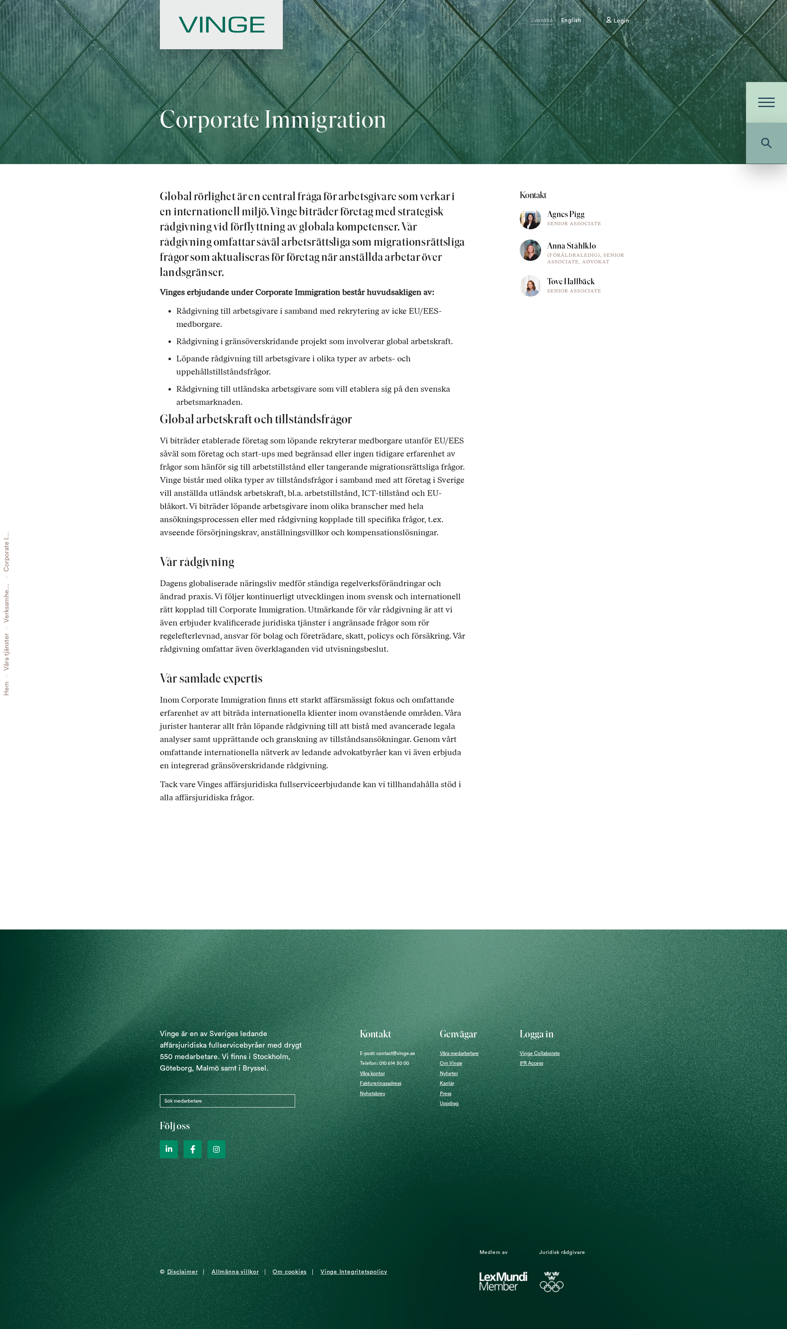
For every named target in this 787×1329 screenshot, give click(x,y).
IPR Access (531, 1063)
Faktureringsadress (380, 1083)
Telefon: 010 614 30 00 (384, 1063)
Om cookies (290, 1272)
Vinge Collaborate (540, 1053)
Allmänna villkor (235, 1272)
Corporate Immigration (6, 538)
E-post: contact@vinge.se (387, 1053)
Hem (6, 688)
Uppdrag (449, 1103)
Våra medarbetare (459, 1053)
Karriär (447, 1083)
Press (445, 1093)
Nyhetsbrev (372, 1093)
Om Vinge (451, 1063)
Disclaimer (182, 1272)
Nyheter (449, 1073)
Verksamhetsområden (6, 590)
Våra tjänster (6, 652)
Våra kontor (372, 1073)
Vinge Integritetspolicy (354, 1272)
